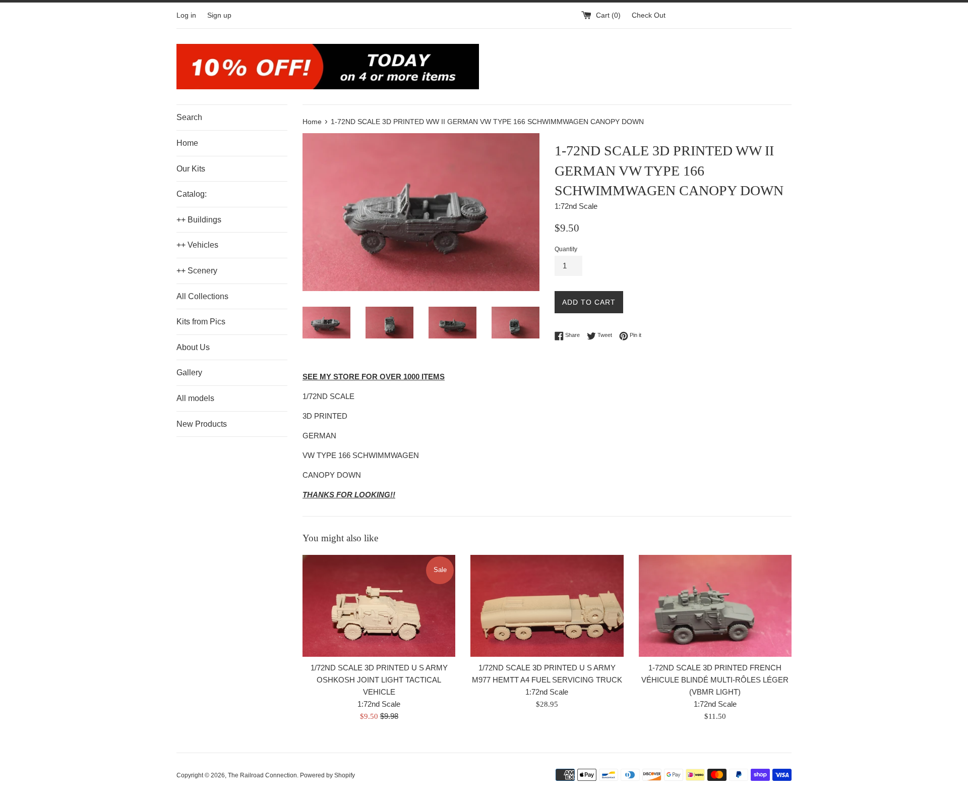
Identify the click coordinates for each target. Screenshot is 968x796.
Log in (186, 15)
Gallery (189, 372)
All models (195, 398)
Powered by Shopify (327, 775)
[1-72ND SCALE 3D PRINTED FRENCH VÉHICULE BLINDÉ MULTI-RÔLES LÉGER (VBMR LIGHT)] (715, 606)
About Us (193, 347)
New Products (201, 424)
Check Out (649, 15)
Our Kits (190, 168)
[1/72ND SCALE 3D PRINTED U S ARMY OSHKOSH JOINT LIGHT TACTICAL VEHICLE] (378, 606)
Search (189, 117)
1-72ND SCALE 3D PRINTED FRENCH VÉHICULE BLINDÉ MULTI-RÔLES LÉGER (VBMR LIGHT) (715, 679)
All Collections (202, 296)
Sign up (219, 15)
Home (187, 143)
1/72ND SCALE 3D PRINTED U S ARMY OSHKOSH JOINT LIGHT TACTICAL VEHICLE (379, 679)
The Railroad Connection (262, 775)
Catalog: (191, 194)
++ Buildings (198, 219)
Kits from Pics (200, 321)
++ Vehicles (197, 245)
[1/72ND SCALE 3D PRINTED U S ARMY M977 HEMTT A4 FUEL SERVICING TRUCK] (546, 606)
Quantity (566, 249)
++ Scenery (196, 270)
